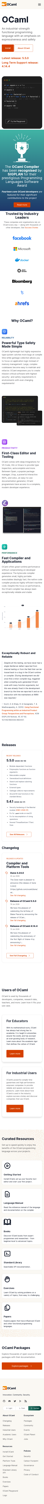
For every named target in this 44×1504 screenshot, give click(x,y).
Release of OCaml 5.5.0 (23, 901)
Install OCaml (8, 1452)
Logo (5, 1495)
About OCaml (24, 48)
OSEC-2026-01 (22, 810)
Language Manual (10, 1465)
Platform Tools (9, 1461)
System (36, 1408)
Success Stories (31, 227)
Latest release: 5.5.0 (15, 58)
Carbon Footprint (31, 1461)
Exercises (7, 1482)
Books (5, 1477)
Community (28, 1425)
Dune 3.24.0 (17, 873)
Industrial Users (9, 1430)
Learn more (15, 1053)
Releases (6, 1425)
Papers (5, 1486)
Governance (29, 1465)
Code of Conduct (31, 1474)
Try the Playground (17, 121)
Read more (22, 205)
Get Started (8, 1456)
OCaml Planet (29, 1434)
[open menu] (39, 4)
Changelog (7, 1421)
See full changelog (17, 895)
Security (27, 1456)
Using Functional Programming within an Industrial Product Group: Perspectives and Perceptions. (20, 710)
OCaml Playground (10, 1491)
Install (8, 48)
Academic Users (9, 1434)
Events (27, 1430)
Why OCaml (7, 1439)
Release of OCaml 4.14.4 (24, 926)
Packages (28, 1421)
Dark (23, 1408)
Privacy (27, 1470)
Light (10, 1408)
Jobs (26, 1439)
